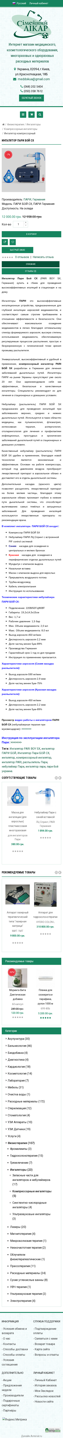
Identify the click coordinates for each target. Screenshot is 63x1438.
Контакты (9, 1344)
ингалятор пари (36, 766)
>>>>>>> (26, 729)
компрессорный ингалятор (33, 757)
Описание (31, 264)
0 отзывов (22, 257)
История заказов (46, 1385)
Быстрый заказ (17, 250)
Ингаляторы (34, 124)
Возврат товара (45, 1344)
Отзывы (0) (30, 271)
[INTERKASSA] (53, 1431)
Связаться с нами (46, 1338)
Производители (13, 1395)
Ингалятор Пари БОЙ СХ (33, 753)
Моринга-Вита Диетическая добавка (17, 994)
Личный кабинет (38, 3)
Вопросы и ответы (47, 1354)
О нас (6, 1338)
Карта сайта (42, 1349)
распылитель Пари (35, 762)
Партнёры (9, 1410)
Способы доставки (15, 1349)
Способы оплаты (14, 1354)
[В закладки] (13, 242)
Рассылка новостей (47, 1396)
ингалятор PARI (12, 762)
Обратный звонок (31, 98)
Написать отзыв (43, 257)
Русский (21, 3)
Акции (7, 1380)
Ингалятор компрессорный (19, 133)
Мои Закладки (44, 1391)
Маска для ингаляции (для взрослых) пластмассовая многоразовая (17, 821)
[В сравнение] (5, 242)
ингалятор (8, 757)
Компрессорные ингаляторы (20, 129)
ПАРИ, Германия (34, 199)
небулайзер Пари (13, 766)
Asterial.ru (36, 1436)
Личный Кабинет (46, 1380)
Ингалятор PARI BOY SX (25, 748)
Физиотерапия (15, 124)
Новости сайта (44, 1401)
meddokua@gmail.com (34, 79)
